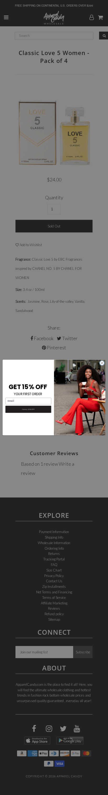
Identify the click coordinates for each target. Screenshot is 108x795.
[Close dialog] (102, 363)
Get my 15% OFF (28, 409)
